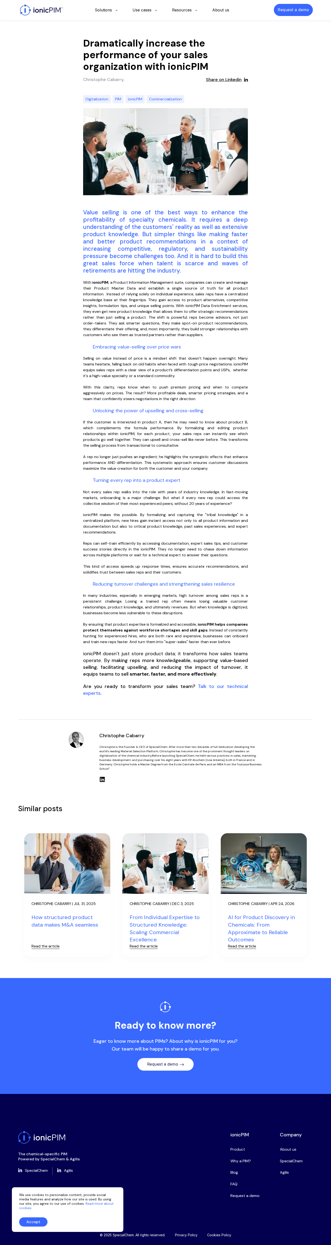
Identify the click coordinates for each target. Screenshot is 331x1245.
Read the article (46, 946)
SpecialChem (291, 1161)
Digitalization (97, 99)
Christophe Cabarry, (103, 79)
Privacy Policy (186, 1235)
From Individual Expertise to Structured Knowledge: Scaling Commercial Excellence (165, 928)
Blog (234, 1172)
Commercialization (165, 99)
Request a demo (162, 1064)
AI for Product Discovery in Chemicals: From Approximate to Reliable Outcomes (261, 928)
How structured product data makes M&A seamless (65, 921)
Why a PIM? (240, 1161)
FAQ (233, 1184)
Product (237, 1149)
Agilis (284, 1172)
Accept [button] (33, 1221)
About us (288, 1149)
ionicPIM (135, 99)
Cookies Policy (219, 1235)
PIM (118, 99)
